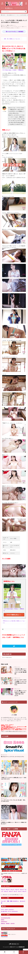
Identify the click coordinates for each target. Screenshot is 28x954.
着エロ (18, 27)
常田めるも (9, 27)
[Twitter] (14, 646)
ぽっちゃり (22, 901)
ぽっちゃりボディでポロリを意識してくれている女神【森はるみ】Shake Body (20, 682)
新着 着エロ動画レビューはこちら (12, 38)
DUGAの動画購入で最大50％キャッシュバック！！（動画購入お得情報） (14, 874)
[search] (25, 11)
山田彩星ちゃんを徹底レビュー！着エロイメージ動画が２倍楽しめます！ (13, 823)
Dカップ (17, 889)
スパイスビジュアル (5, 917)
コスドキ (12, 923)
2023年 (3, 26)
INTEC (2, 919)
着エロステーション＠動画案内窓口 (17, 946)
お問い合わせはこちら (14, 943)
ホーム (2, 8)
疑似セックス (13, 27)
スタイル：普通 (21, 26)
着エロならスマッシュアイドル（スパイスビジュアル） (12, 756)
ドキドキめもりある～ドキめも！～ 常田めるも (12, 70)
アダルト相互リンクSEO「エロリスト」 (9, 934)
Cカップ (9, 26)
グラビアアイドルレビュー (19, 8)
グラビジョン (4, 921)
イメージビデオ (14, 26)
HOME (3, 15)
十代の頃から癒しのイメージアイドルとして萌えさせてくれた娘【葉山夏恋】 (20, 671)
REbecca (3, 923)
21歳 (6, 26)
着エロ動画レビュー (9, 8)
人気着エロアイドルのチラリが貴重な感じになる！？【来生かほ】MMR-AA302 (13, 778)
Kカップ (24, 891)
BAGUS (7, 923)
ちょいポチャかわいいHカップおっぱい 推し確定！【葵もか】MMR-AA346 (13, 800)
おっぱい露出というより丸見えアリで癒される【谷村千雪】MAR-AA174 (20, 693)
